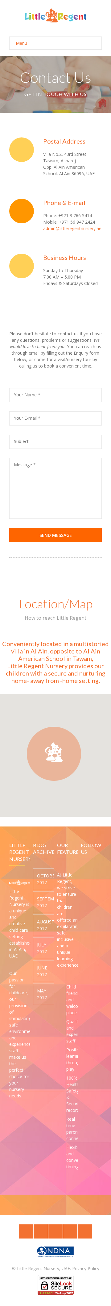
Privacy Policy (85, 1268)
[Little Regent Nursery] (55, 15)
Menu (21, 43)
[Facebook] (41, 1231)
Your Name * (27, 395)
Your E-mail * (27, 418)
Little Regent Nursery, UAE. (44, 1268)
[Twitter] (26, 1231)
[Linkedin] (55, 1231)
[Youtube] (85, 1231)
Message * (25, 465)
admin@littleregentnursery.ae (72, 228)
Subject (21, 441)
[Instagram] (70, 1231)
